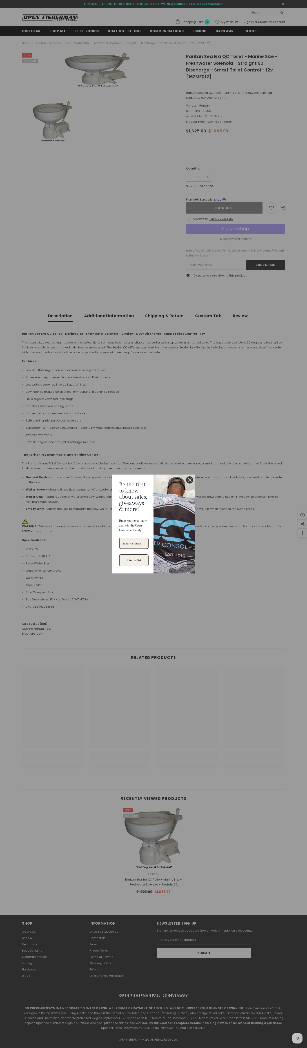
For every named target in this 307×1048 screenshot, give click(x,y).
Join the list (134, 560)
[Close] (189, 480)
